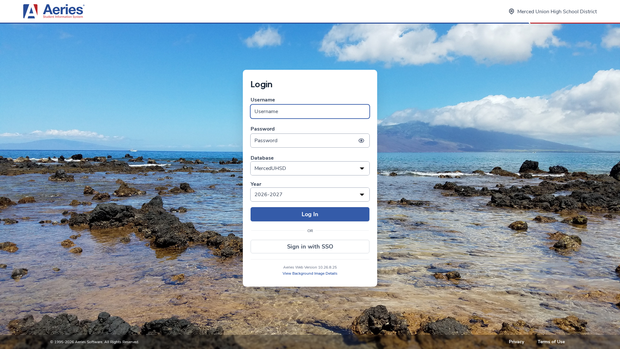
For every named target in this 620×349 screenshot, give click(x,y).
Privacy (516, 342)
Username (263, 100)
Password (263, 129)
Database (262, 158)
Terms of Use (551, 342)
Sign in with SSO (310, 246)
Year (256, 184)
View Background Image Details (310, 273)
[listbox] (310, 168)
